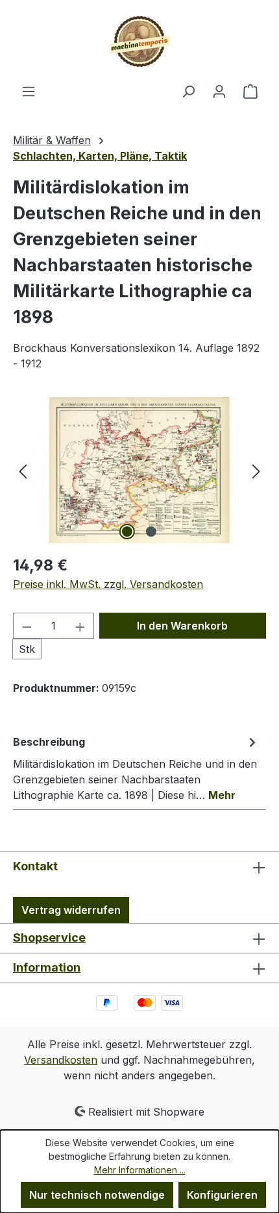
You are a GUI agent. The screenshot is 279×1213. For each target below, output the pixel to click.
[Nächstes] (256, 470)
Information (46, 967)
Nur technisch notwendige (97, 1194)
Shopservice (49, 937)
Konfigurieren (222, 1194)
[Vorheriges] (22, 470)
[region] (139, 470)
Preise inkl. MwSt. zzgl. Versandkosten (108, 584)
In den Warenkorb (182, 625)
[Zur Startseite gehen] (139, 41)
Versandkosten (60, 1059)
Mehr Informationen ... (140, 1169)
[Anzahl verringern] (26, 626)
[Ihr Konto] (219, 91)
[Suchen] (188, 91)
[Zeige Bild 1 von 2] (127, 531)
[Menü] (28, 91)
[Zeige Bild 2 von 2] (151, 531)
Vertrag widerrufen (71, 909)
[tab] (136, 767)
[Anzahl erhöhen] (80, 626)
